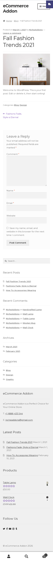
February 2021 (13, 351)
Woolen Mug (29, 323)
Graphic (10, 379)
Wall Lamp (28, 314)
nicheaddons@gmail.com (19, 420)
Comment (13, 154)
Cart (40, 554)
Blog (16, 21)
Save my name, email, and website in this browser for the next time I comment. (25, 231)
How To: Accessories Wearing (21, 290)
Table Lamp (29, 318)
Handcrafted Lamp (32, 309)
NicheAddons (36, 30)
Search (26, 556)
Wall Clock (28, 327)
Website (11, 215)
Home (9, 21)
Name (11, 190)
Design (23, 105)
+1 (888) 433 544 (14, 413)
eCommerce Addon (16, 8)
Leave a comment (12, 33)
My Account (9, 556)
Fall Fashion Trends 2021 (18, 281)
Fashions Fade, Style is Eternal (12, 115)
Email (10, 203)
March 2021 (11, 347)
